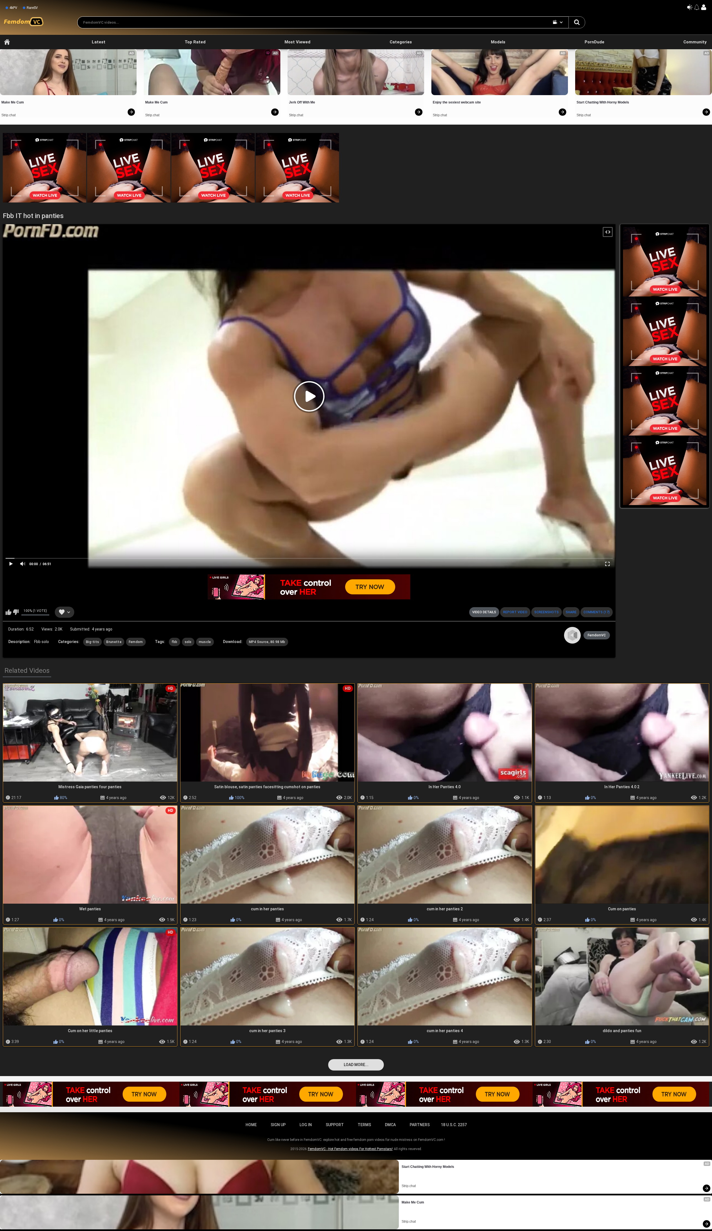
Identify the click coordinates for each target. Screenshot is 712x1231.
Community (695, 42)
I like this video (8, 612)
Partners (420, 1125)
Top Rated (195, 42)
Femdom (136, 642)
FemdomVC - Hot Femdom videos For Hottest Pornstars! (350, 1149)
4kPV (13, 8)
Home (7, 42)
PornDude (594, 42)
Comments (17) (597, 612)
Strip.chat (8, 115)
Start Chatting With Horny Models (603, 102)
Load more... (356, 1064)
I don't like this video (16, 612)
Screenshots (546, 612)
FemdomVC (597, 635)
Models (498, 42)
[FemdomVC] (572, 635)
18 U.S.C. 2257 (454, 1125)
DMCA (390, 1125)
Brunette (113, 642)
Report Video (515, 612)
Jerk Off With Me (302, 102)
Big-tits (92, 642)
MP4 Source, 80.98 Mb (267, 642)
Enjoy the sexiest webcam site (457, 102)
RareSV (32, 8)
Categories (401, 42)
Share (571, 612)
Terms (364, 1125)
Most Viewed (297, 42)
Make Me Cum (12, 102)
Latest (98, 42)
